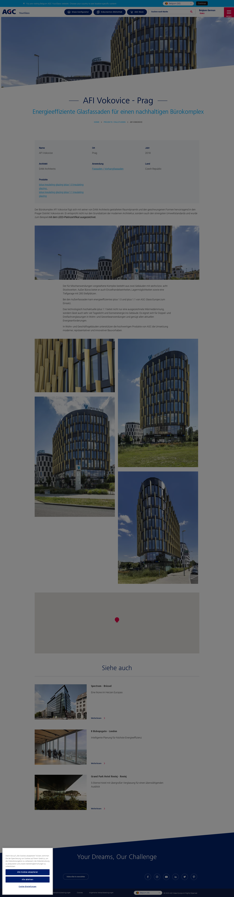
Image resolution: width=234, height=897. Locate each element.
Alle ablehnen (27, 879)
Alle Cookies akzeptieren (27, 872)
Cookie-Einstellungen (27, 886)
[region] (27, 871)
